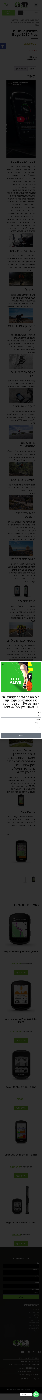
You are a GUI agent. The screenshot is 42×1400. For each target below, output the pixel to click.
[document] (21, 700)
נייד (39, 727)
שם (39, 712)
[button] (3, 664)
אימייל (38, 720)
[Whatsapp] (36, 1394)
